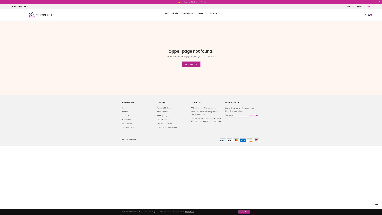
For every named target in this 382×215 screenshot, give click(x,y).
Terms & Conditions (164, 123)
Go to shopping (191, 64)
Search (125, 112)
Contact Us (126, 119)
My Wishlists (127, 123)
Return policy (162, 115)
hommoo (132, 139)
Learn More (189, 212)
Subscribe (254, 115)
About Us (125, 115)
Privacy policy (162, 112)
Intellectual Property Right (167, 127)
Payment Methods (164, 108)
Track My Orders (128, 127)
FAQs (124, 108)
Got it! (244, 212)
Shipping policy (162, 119)
